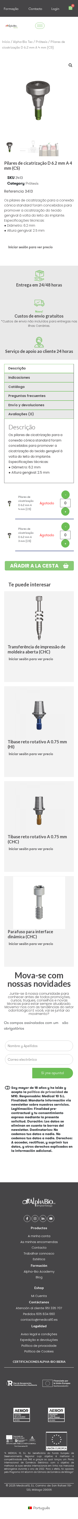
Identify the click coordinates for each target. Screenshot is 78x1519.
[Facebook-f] (27, 1218)
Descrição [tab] (17, 368)
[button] (70, 65)
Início (6, 41)
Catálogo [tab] (16, 386)
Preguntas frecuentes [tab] (27, 395)
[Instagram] (35, 1218)
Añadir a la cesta (35, 565)
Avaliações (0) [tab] (21, 414)
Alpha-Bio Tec (23, 41)
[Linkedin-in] (43, 1218)
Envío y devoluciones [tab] (26, 405)
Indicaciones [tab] (19, 377)
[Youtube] (50, 1218)
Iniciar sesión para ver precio (30, 247)
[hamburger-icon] (40, 26)
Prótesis (41, 41)
